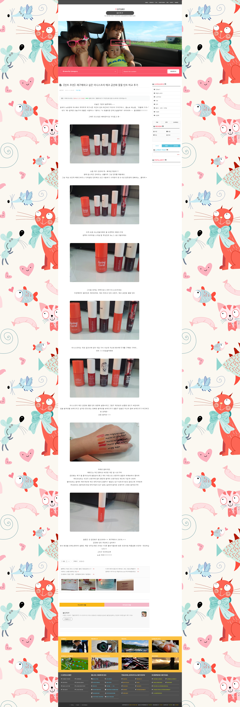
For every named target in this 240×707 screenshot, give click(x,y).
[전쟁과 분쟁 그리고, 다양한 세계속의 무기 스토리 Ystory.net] (135, 669)
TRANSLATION (80, 682)
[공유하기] (66, 561)
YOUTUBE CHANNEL (98, 696)
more (178, 138)
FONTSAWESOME (110, 693)
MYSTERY (169, 682)
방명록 (157, 115)
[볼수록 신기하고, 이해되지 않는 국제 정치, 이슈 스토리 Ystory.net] (105, 669)
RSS (167, 2)
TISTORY (150, 704)
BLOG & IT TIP (66, 686)
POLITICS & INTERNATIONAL (160, 686)
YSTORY (161, 704)
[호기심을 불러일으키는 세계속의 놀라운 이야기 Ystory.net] (165, 669)
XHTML (108, 686)
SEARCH (173, 71)
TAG (156, 2)
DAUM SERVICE (97, 689)
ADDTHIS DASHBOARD (112, 689)
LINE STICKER (110, 696)
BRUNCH (152, 2)
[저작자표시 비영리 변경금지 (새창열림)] (81, 561)
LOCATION (109, 679)
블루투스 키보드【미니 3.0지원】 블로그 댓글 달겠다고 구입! (76, 569)
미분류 (157, 112)
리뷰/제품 (78, 90)
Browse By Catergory (70, 71)
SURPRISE (158, 97)
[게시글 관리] (69, 561)
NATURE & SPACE (157, 679)
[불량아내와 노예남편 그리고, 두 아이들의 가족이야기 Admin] (74, 652)
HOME (146, 2)
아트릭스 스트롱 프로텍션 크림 (69, 571)
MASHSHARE (96, 693)
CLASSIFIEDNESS (157, 693)
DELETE (95, 686)
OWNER (176, 2)
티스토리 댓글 (82, 605)
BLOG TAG (95, 679)
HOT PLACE (126, 682)
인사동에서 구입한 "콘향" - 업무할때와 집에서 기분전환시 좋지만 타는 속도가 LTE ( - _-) (76, 574)
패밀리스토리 (158, 93)
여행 (155, 131)
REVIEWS (65, 682)
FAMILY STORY (66, 679)
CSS (113, 686)
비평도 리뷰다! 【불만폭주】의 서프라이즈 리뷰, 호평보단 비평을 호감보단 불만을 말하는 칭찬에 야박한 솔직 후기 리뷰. (98, 615)
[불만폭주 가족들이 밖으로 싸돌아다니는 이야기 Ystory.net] (135, 652)
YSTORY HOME (120, 43)
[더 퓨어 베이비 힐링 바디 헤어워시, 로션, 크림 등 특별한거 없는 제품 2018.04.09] (87, 590)
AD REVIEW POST (80, 686)
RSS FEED (108, 682)
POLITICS (125, 686)
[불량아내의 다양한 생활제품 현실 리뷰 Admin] (105, 652)
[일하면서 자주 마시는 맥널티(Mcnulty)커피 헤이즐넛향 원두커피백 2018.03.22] (125, 590)
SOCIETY (139, 686)
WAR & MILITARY (157, 682)
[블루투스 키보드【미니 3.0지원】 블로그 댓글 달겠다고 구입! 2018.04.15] (69, 590)
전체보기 (157, 89)
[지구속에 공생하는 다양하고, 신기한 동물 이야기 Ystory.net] (74, 669)
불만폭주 (66, 613)
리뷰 (156, 100)
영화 (169, 135)
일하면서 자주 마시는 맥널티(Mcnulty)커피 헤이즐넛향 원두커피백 (121, 571)
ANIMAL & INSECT (171, 679)
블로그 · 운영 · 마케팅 (161, 108)
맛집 (155, 135)
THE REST (65, 689)
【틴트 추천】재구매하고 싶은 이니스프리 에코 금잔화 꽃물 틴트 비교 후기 (100, 85)
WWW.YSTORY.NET (133, 704)
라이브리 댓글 (127, 605)
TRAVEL (125, 679)
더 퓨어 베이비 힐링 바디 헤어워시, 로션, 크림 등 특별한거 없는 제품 (121, 569)
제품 (169, 131)
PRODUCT (139, 679)
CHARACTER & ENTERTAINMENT (161, 689)
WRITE (171, 2)
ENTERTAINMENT (141, 689)
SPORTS (125, 689)
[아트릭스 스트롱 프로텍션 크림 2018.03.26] (106, 590)
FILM (138, 682)
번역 (156, 104)
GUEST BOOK (162, 2)
